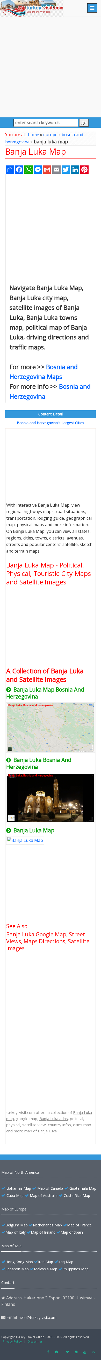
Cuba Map (15, 1195)
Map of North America (20, 1172)
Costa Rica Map (77, 1195)
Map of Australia (43, 1195)
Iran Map (45, 1261)
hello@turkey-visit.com (37, 1317)
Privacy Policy (12, 1341)
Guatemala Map (82, 1188)
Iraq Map (65, 1261)
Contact (8, 1282)
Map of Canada (50, 1188)
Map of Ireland (43, 1232)
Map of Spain (72, 1232)
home (33, 134)
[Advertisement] (50, 66)
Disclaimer (35, 1341)
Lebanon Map (17, 1268)
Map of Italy (15, 1232)
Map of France (79, 1225)
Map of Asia (11, 1245)
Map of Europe (13, 1209)
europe (50, 134)
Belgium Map (16, 1225)
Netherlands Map (47, 1225)
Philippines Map (75, 1268)
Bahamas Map (18, 1188)
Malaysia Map (45, 1268)
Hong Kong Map (19, 1261)
